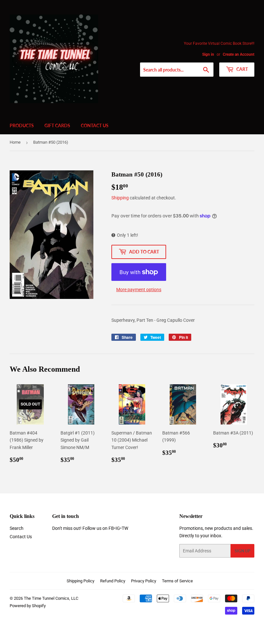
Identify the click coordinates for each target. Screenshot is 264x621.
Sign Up (242, 551)
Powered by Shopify (28, 605)
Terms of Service (177, 580)
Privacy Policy (143, 580)
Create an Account (238, 54)
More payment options (138, 289)
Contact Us (94, 125)
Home (15, 142)
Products (22, 125)
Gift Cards (57, 125)
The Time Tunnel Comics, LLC (51, 598)
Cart (241, 69)
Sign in (208, 54)
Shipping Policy (80, 580)
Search (17, 528)
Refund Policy (112, 580)
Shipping (120, 197)
